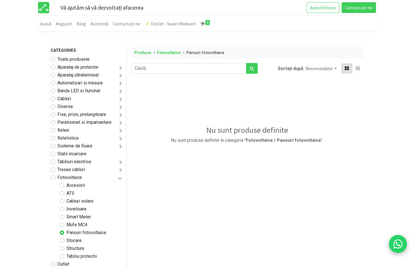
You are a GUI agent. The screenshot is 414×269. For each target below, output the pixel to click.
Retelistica (68, 138)
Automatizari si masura (80, 83)
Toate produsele (73, 59)
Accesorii (75, 185)
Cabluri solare (80, 201)
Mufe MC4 (76, 224)
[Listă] (357, 68)
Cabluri (64, 98)
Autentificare (323, 7)
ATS (70, 193)
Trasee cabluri (71, 169)
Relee (63, 130)
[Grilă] (346, 68)
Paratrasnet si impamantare (84, 122)
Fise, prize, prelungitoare (81, 114)
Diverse (65, 106)
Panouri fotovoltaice (86, 232)
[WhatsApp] (398, 244)
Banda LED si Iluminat (78, 90)
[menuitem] (46, 23)
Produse (142, 52)
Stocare (74, 240)
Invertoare (76, 209)
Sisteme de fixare (74, 146)
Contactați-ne (358, 7)
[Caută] (252, 68)
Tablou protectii (81, 256)
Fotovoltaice (69, 177)
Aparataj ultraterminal (78, 75)
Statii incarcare (71, 153)
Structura (75, 248)
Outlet (63, 264)
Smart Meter (78, 216)
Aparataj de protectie (77, 67)
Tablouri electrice (74, 161)
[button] (321, 68)
